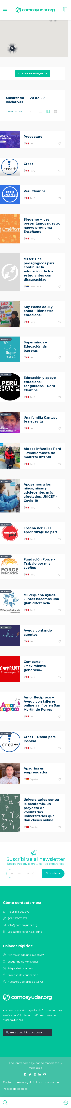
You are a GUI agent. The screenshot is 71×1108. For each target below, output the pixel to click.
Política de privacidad (47, 1082)
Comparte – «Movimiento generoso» (35, 666)
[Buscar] (5, 1102)
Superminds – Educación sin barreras (35, 346)
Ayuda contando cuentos (38, 632)
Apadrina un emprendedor (36, 770)
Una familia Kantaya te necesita (41, 420)
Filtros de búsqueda (32, 73)
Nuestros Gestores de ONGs (25, 981)
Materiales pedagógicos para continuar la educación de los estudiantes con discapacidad (39, 269)
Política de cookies (15, 1088)
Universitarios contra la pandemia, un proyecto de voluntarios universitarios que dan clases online (41, 810)
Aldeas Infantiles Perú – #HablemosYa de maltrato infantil (42, 453)
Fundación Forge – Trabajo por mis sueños (39, 564)
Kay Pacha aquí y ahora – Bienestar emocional (38, 311)
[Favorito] (59, 143)
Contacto (9, 1082)
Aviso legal (24, 1082)
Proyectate (33, 137)
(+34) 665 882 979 (19, 911)
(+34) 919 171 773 (17, 918)
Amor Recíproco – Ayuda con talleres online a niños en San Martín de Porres (42, 703)
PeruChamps (34, 191)
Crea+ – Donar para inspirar (40, 739)
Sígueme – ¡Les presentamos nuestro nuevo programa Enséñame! (42, 226)
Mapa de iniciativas (20, 968)
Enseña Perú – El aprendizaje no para (41, 530)
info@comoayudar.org (22, 925)
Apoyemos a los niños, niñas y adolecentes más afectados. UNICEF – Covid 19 (40, 493)
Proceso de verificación (22, 975)
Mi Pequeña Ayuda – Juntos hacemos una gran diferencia (41, 599)
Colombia (35, 286)
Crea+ (29, 164)
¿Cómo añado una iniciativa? (25, 954)
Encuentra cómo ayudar (22, 961)
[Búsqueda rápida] (27, 1035)
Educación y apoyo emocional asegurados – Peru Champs (40, 384)
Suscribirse (53, 873)
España (33, 779)
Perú (32, 143)
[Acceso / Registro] (65, 1102)
